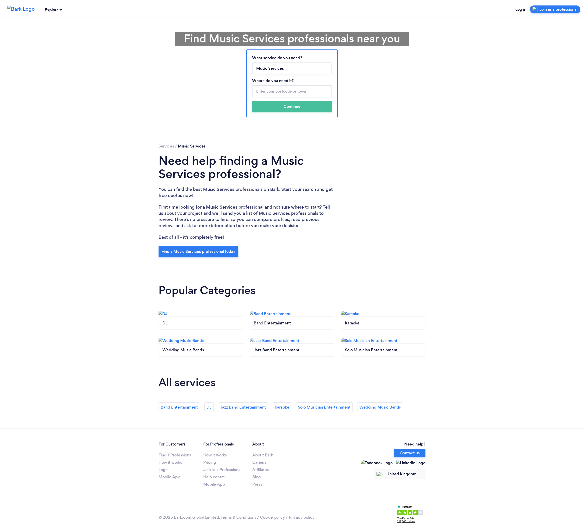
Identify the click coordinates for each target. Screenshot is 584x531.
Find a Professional (175, 455)
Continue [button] (292, 106)
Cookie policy (272, 517)
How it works (170, 462)
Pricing (209, 462)
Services (166, 146)
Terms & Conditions (238, 517)
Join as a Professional (222, 469)
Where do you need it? (273, 80)
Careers (259, 462)
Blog (256, 477)
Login (164, 469)
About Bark (262, 455)
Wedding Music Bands (380, 407)
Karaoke (282, 407)
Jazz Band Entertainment (243, 407)
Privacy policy (302, 517)
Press (257, 484)
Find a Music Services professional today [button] (198, 251)
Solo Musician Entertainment (324, 407)
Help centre (214, 477)
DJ (208, 407)
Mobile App (169, 477)
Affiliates (260, 469)
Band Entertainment (179, 407)
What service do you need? (277, 58)
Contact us (410, 453)
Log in (520, 9)
